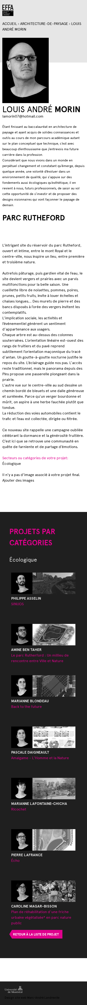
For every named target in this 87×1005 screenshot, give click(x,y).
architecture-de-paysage (44, 23)
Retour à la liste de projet (36, 934)
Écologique (11, 463)
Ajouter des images (18, 480)
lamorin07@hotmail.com (22, 116)
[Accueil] (7, 10)
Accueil (9, 23)
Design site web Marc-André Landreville (32, 997)
